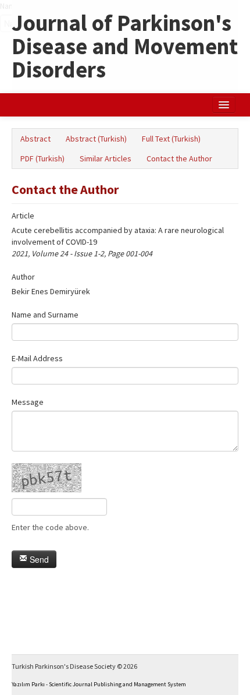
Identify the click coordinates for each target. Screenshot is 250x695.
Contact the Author (179, 158)
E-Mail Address (37, 358)
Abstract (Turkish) (96, 138)
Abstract (35, 138)
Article (23, 215)
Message (28, 402)
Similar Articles (105, 158)
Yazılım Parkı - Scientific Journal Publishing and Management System (99, 684)
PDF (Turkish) (42, 158)
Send (38, 559)
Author (23, 276)
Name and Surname (45, 314)
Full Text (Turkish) (171, 138)
